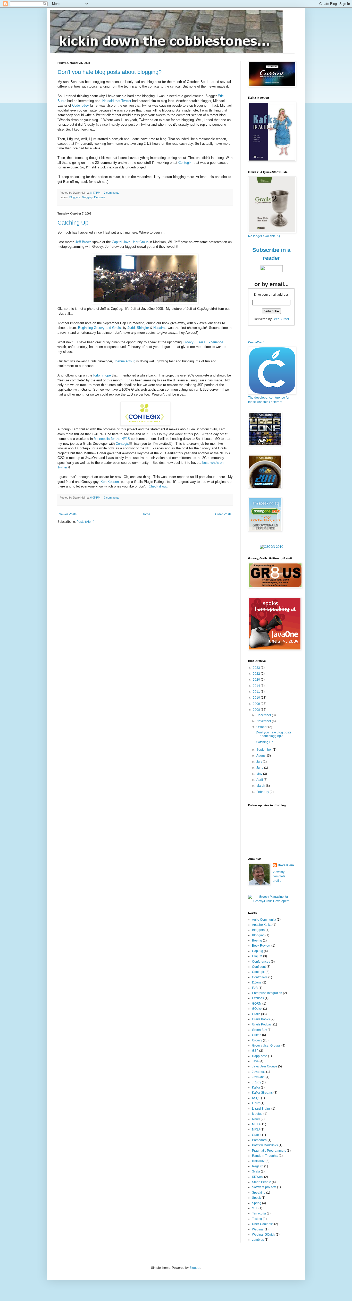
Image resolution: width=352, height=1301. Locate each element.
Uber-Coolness (262, 1224)
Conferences (261, 961)
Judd (131, 328)
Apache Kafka (262, 925)
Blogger (194, 1268)
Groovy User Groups (266, 1045)
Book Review (261, 945)
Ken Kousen (109, 482)
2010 (257, 697)
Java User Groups (264, 1066)
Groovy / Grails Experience (203, 342)
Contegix (184, 163)
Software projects (264, 1187)
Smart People (261, 1182)
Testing (257, 1219)
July (259, 762)
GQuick (257, 1009)
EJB (255, 988)
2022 (257, 673)
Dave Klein (286, 865)
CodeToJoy (80, 105)
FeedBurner (280, 319)
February (263, 792)
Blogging (87, 197)
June (260, 767)
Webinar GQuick (263, 1234)
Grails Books (261, 1019)
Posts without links (265, 1145)
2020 (257, 679)
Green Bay (259, 1030)
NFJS (256, 1124)
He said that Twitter (116, 101)
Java (255, 1061)
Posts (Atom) (85, 522)
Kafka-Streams (262, 1092)
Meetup (257, 1114)
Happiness (259, 1056)
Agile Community (264, 919)
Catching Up (72, 222)
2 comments (111, 497)
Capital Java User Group (130, 242)
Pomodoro (259, 1140)
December (264, 715)
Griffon (256, 1035)
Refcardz (258, 1161)
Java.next (258, 1072)
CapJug (257, 951)
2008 (257, 710)
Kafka (256, 1087)
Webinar (258, 1229)
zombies (258, 1240)
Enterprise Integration (267, 993)
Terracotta (259, 1213)
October (262, 727)
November (264, 721)
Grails (256, 1014)
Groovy (257, 1040)
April (260, 780)
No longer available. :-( (264, 236)
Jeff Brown (83, 242)
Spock (256, 1198)
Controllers (259, 977)
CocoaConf (256, 342)
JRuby (256, 1082)
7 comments (111, 192)
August (261, 755)
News (256, 1119)
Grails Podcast (262, 1024)
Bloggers (74, 197)
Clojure (257, 956)
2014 (257, 686)
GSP (255, 1050)
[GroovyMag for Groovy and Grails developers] (271, 901)
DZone (257, 982)
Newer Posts (68, 514)
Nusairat (159, 328)
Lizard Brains (261, 1108)
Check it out (158, 486)
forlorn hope (102, 375)
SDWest (257, 1177)
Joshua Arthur (124, 361)
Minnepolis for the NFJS (112, 439)
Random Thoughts (265, 1156)
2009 (257, 704)
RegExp (257, 1166)
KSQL (256, 1098)
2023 (257, 668)
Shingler (143, 328)
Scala (256, 1171)
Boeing (257, 940)
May (259, 774)
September (264, 749)
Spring (256, 1203)
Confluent (259, 967)
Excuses (99, 197)
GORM (257, 1003)
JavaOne (258, 1077)
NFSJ (256, 1129)
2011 (257, 692)
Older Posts (223, 514)
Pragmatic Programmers (269, 1150)
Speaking (258, 1192)
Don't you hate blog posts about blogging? (109, 72)
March (261, 786)
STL (255, 1208)
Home (146, 514)
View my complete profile (279, 876)
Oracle (256, 1135)
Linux (256, 1103)
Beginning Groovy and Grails (99, 328)
